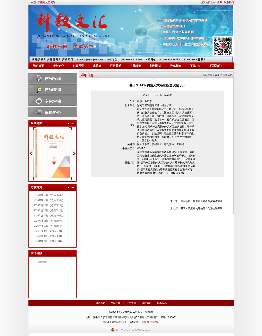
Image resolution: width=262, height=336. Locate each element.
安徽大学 (42, 262)
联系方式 (162, 302)
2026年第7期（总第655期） (48, 241)
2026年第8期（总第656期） (48, 236)
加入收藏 (217, 2)
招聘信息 (146, 302)
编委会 (97, 65)
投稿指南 (176, 65)
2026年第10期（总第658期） (49, 225)
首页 (217, 75)
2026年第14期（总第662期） (49, 205)
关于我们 (131, 302)
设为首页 (205, 2)
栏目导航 (115, 65)
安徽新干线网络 (150, 321)
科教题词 (78, 65)
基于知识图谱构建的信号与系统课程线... (202, 208)
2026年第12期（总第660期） (49, 215)
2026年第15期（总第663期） (49, 200)
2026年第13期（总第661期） (49, 210)
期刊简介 (58, 65)
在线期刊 (135, 65)
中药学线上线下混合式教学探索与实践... (202, 201)
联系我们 (229, 2)
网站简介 (100, 302)
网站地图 (116, 302)
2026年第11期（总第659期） (49, 220)
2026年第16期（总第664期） (49, 195)
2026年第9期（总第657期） (48, 231)
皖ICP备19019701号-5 (114, 321)
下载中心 (196, 65)
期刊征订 (155, 65)
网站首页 (38, 65)
